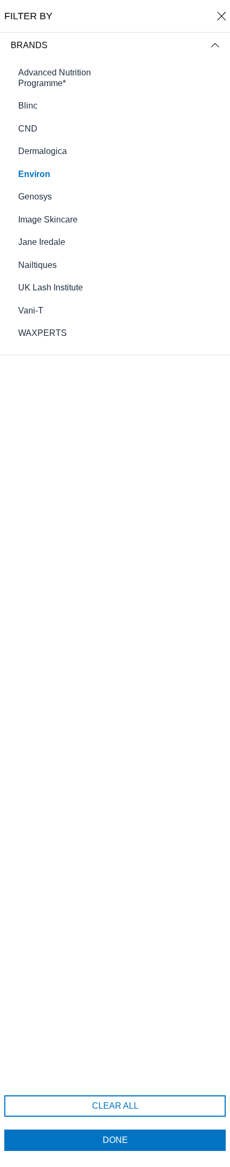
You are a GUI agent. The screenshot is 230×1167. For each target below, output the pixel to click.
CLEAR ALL (115, 1105)
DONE (115, 1140)
